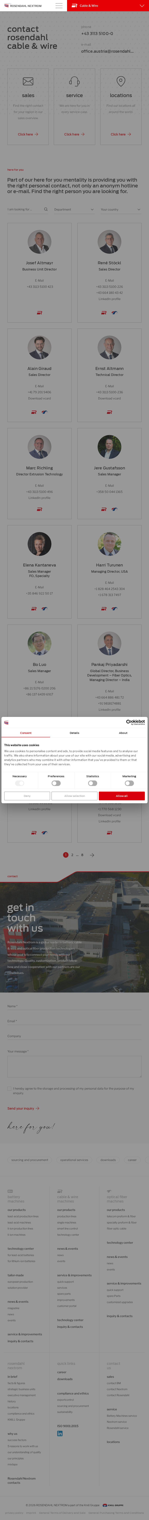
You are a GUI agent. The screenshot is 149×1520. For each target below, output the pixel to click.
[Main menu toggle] (59, 5)
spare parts (64, 1293)
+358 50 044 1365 (109, 491)
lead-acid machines (19, 1222)
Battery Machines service (122, 1415)
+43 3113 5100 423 (39, 286)
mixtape (12, 1464)
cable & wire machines (67, 1199)
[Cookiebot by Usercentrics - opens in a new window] (129, 722)
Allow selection (74, 795)
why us (12, 1433)
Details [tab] (74, 732)
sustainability (65, 1412)
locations (121, 95)
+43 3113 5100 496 (39, 491)
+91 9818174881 (109, 703)
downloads (108, 1160)
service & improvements (25, 1334)
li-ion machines (16, 1234)
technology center (21, 1248)
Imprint (31, 1512)
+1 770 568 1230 (109, 809)
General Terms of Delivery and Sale (62, 1512)
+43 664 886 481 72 (109, 697)
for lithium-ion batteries (21, 1261)
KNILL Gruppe (16, 1419)
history (12, 1401)
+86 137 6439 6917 (39, 694)
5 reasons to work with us (23, 1446)
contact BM (114, 1383)
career (132, 1160)
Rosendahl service (117, 1428)
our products (17, 1210)
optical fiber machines (117, 1199)
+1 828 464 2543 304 (109, 589)
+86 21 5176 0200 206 (39, 688)
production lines (66, 1216)
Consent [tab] (25, 732)
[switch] (56, 783)
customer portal (66, 1306)
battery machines (16, 1199)
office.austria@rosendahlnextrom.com (107, 51)
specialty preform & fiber (122, 1222)
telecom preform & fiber (121, 1216)
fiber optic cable (116, 1228)
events (12, 1320)
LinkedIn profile (109, 299)
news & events (117, 1257)
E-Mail (39, 280)
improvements (66, 1300)
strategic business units (21, 1389)
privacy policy (14, 1512)
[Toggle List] (92, 209)
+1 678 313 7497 (109, 595)
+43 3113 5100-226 (109, 286)
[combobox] (71, 209)
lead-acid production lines (23, 1216)
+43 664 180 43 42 (109, 293)
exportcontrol (65, 1399)
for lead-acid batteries (21, 1255)
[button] (28, 134)
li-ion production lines (20, 1228)
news (11, 1314)
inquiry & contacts (20, 1341)
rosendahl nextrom (16, 1366)
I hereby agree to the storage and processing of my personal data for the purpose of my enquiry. (73, 1091)
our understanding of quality (24, 1452)
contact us (113, 1366)
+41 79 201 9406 (39, 392)
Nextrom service (117, 1421)
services (62, 1287)
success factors (17, 1440)
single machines (66, 1222)
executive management (22, 1395)
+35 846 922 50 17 (39, 593)
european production (20, 1281)
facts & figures (16, 1383)
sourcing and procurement (29, 1160)
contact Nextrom (117, 1389)
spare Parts (113, 1296)
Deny (27, 795)
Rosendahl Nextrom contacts (22, 1480)
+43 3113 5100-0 (97, 33)
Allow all (122, 795)
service (74, 95)
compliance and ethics (21, 1413)
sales (28, 95)
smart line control (67, 1228)
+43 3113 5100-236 (109, 392)
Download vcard (39, 398)
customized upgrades (120, 1302)
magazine (13, 1308)
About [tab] (123, 732)
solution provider (18, 1287)
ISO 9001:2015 (67, 1426)
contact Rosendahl (118, 1395)
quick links (66, 1364)
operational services (74, 1160)
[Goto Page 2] (92, 855)
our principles (16, 1458)
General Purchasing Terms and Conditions (116, 1512)
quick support (65, 1281)
